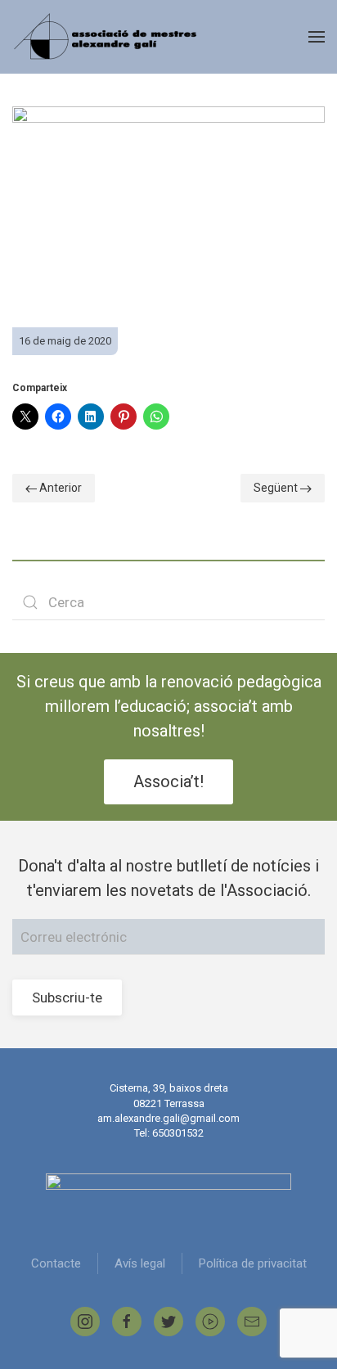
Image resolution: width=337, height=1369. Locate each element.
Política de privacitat (253, 1263)
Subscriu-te (67, 997)
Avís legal (140, 1263)
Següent (277, 487)
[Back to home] (107, 37)
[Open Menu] (316, 37)
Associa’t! (168, 781)
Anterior (59, 487)
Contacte (56, 1263)
